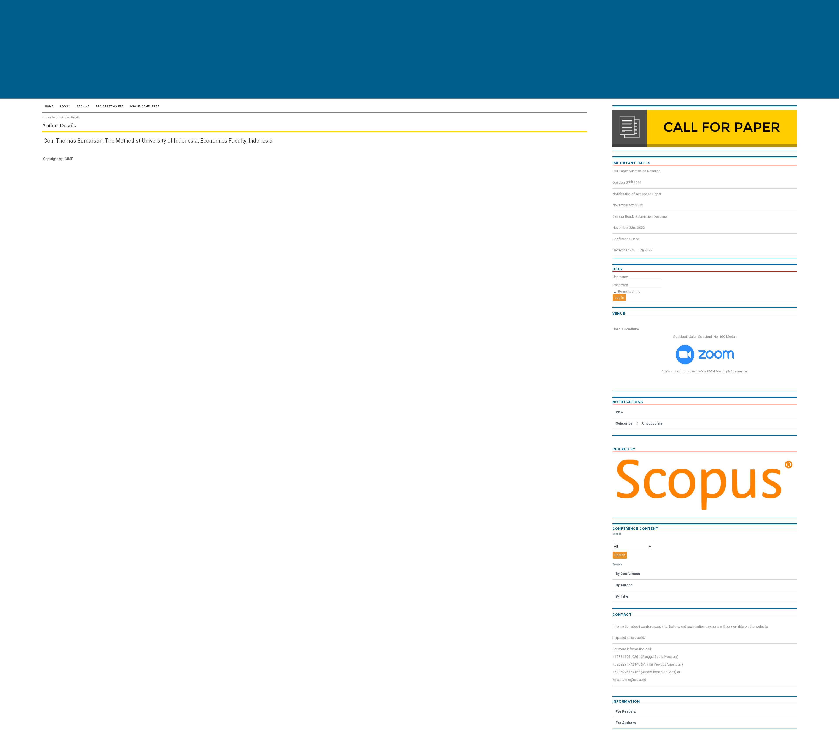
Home (49, 106)
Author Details (71, 117)
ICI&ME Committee (144, 106)
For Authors (626, 723)
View (619, 412)
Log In (65, 106)
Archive (83, 106)
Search (55, 117)
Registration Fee (109, 106)
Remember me (629, 291)
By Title (622, 596)
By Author (624, 585)
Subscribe (624, 423)
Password (620, 285)
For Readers (626, 711)
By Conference (628, 574)
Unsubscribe (652, 423)
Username (620, 277)
